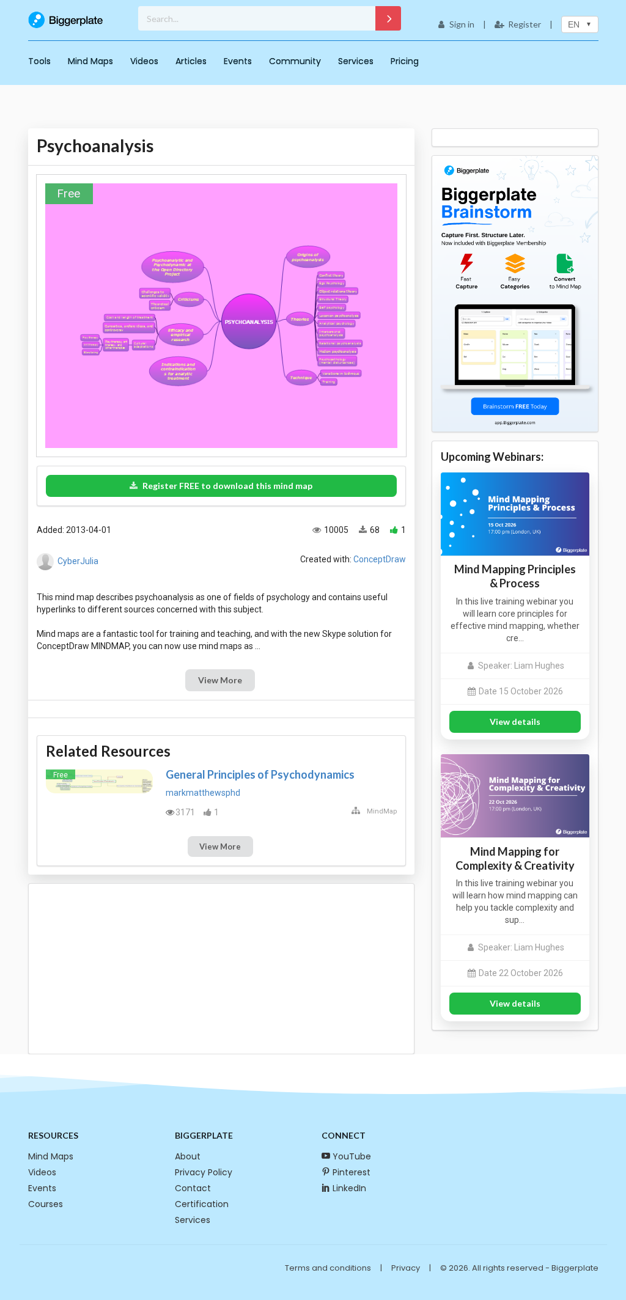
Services (356, 61)
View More (220, 680)
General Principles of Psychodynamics (260, 774)
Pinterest (351, 1172)
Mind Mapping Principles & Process (515, 576)
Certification (202, 1204)
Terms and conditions (328, 1268)
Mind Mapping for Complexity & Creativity (515, 858)
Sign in (461, 24)
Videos (144, 61)
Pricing (405, 61)
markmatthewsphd (203, 793)
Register (524, 24)
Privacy (405, 1268)
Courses (45, 1204)
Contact (193, 1188)
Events (238, 61)
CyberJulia (77, 560)
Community (295, 61)
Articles (191, 61)
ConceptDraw (379, 559)
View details (515, 721)
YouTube (352, 1156)
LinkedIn (349, 1188)
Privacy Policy (203, 1172)
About (188, 1156)
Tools (39, 61)
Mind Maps (90, 61)
